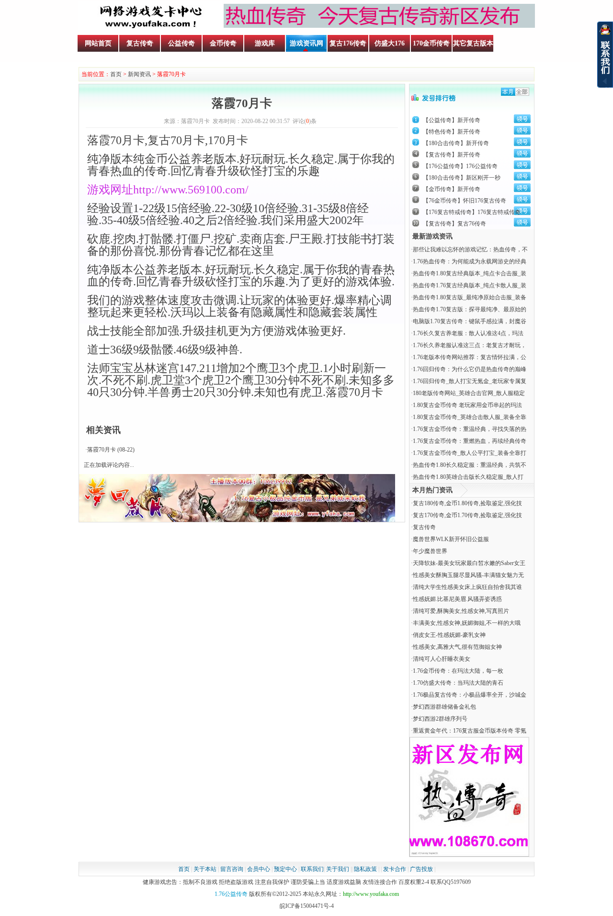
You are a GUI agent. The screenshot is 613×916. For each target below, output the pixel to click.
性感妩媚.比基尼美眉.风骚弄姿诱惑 (457, 599)
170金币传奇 (431, 43)
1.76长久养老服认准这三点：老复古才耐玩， (469, 345)
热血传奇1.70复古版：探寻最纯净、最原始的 (469, 309)
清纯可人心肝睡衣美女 (441, 659)
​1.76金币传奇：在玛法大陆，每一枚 (458, 670)
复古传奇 (139, 43)
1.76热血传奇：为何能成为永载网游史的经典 (469, 261)
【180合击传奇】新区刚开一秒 (461, 177)
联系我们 (312, 869)
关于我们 (337, 869)
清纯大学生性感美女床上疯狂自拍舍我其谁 (467, 587)
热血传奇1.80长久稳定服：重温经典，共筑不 (469, 465)
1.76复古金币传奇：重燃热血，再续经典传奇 (469, 441)
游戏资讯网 (306, 43)
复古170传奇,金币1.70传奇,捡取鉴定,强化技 (467, 515)
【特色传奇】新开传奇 (451, 131)
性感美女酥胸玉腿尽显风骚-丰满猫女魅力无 (468, 575)
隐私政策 (365, 869)
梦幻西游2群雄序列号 (440, 718)
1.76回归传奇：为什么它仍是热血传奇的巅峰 (469, 369)
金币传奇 (223, 43)
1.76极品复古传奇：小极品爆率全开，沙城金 (469, 694)
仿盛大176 (390, 43)
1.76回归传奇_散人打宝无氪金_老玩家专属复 (469, 381)
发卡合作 (394, 869)
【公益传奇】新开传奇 (451, 120)
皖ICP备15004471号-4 (307, 906)
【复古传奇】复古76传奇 (454, 223)
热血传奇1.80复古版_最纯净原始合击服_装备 (469, 297)
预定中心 (285, 869)
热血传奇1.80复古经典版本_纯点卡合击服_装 (469, 273)
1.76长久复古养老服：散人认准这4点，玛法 (468, 333)
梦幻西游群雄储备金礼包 (444, 706)
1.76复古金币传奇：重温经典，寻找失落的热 (469, 429)
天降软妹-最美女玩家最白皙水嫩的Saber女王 (469, 563)
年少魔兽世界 (430, 551)
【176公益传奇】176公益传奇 (460, 166)
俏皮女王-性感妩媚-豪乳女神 (449, 635)
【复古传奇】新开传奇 (451, 154)
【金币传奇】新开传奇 (451, 189)
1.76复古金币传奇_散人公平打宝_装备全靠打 (469, 453)
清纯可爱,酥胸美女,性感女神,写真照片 (461, 611)
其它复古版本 (473, 43)
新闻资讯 (139, 74)
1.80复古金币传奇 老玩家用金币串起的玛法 (467, 405)
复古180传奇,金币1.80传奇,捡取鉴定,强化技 (467, 503)
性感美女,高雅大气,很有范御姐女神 (457, 647)
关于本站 (204, 869)
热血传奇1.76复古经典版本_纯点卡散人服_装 (469, 285)
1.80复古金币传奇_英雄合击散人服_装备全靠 (469, 417)
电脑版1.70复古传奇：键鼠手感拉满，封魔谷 (469, 321)
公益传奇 (181, 43)
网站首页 (98, 43)
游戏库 (265, 43)
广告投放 (421, 869)
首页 (116, 74)
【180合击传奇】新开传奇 (456, 143)
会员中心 (258, 869)
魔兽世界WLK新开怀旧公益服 (451, 539)
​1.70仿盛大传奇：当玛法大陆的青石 (458, 682)
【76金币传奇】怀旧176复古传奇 (464, 200)
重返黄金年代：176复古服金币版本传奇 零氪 (469, 730)
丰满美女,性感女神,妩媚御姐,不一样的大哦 (467, 623)
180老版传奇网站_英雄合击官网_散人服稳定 (469, 393)
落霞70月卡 (101, 449)
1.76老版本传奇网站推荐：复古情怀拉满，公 (469, 357)
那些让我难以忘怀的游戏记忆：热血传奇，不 (470, 249)
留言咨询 (231, 869)
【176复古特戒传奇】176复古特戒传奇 (472, 212)
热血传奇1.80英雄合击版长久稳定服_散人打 (468, 477)
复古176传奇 (347, 43)
